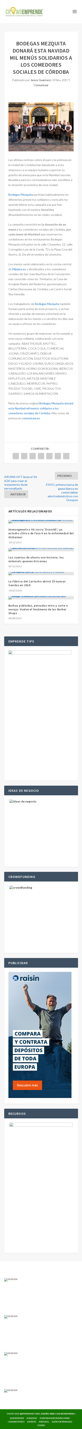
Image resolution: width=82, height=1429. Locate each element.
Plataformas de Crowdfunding (55, 1418)
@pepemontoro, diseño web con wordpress (47, 1413)
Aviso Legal (44, 1421)
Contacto (31, 1421)
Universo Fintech (16, 1421)
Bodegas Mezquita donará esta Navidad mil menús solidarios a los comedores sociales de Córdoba (40, 408)
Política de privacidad (62, 1421)
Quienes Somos (17, 1418)
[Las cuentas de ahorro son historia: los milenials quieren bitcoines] (41, 549)
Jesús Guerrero (40, 80)
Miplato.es (19, 269)
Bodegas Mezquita (20, 194)
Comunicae (41, 85)
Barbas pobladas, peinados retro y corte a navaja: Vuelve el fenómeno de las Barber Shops (38, 609)
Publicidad (31, 1418)
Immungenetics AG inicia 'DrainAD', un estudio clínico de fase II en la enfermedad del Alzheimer (41, 533)
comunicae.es (31, 418)
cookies (41, 1425)
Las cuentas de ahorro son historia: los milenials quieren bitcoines (36, 559)
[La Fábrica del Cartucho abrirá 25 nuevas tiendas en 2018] (41, 573)
